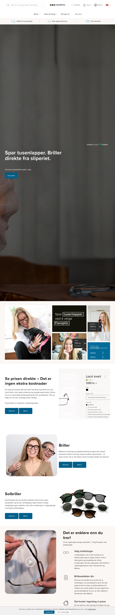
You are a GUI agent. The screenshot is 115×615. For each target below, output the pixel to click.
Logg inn (88, 5)
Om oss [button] (78, 14)
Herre (92, 357)
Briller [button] (36, 14)
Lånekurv (100, 5)
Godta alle (49, 612)
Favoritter (77, 5)
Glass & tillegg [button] (49, 14)
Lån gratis (11, 175)
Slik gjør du (65, 14)
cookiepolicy (91, 609)
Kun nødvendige (63, 612)
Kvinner (12, 411)
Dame (93, 352)
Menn (25, 411)
